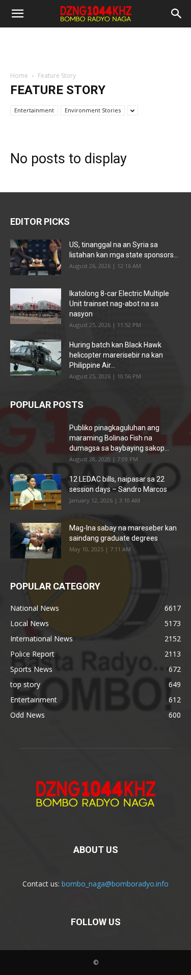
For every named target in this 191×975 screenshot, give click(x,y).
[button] (17, 13)
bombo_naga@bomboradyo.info (115, 884)
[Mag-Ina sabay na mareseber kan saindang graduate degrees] (35, 540)
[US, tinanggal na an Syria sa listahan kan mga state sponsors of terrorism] (35, 257)
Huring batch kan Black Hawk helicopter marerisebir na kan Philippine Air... (116, 355)
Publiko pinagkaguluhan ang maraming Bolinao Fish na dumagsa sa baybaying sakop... (119, 438)
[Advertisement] (95, 45)
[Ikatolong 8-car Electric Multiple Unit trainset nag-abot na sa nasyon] (35, 306)
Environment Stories (93, 110)
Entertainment (34, 110)
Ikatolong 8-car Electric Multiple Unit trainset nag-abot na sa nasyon (119, 303)
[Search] (176, 13)
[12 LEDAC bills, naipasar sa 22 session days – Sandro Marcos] (35, 492)
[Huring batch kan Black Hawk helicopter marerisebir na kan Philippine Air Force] (35, 357)
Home (19, 75)
